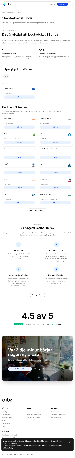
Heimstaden (7, 118)
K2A (5, 194)
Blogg (28, 412)
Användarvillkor (56, 418)
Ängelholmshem (44, 164)
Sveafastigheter (44, 118)
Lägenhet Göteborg (33, 418)
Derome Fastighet (45, 194)
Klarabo (6, 149)
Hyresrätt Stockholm (34, 415)
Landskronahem (44, 179)
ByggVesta (7, 164)
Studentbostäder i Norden (48, 149)
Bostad (6, 76)
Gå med (19, 97)
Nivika (5, 179)
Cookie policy (55, 412)
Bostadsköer (11, 12)
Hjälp (3, 426)
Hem (3, 12)
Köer (3, 420)
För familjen (6, 415)
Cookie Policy (8, 448)
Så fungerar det (39, 369)
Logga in (52, 4)
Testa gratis (36, 295)
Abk (41, 133)
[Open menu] (70, 4)
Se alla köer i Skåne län (36, 210)
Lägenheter (6, 423)
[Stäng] (70, 442)
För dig (4, 412)
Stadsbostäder (8, 88)
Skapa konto (62, 4)
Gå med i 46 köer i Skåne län (20, 369)
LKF (5, 133)
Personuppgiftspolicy (58, 415)
